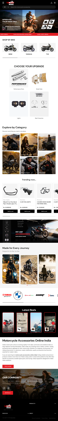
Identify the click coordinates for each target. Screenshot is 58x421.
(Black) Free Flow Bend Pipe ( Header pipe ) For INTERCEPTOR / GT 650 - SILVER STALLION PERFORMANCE (10, 205)
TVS (47, 54)
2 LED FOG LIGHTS (25, 202)
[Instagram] (8, 388)
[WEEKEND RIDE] (47, 255)
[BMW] (10, 47)
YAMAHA (29, 54)
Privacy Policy (45, 418)
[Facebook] (4, 388)
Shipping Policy (52, 418)
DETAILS (7, 392)
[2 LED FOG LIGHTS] (27, 191)
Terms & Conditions (36, 418)
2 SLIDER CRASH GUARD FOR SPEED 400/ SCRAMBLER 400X (44, 203)
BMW (10, 54)
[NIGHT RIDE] (10, 255)
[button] (54, 2)
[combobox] (29, 7)
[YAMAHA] (29, 47)
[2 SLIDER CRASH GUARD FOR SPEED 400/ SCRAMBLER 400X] (44, 191)
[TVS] (48, 47)
